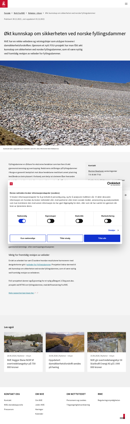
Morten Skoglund (95, 171)
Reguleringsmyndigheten (109, 400)
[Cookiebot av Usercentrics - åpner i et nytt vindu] (109, 184)
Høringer (39, 409)
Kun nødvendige (28, 238)
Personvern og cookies (76, 400)
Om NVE (38, 400)
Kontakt (7, 400)
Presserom (9, 409)
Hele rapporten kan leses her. (21, 293)
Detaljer (111, 230)
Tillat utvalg (65, 238)
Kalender (39, 413)
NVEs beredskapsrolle (13, 404)
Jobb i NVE (40, 404)
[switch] (50, 221)
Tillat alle (102, 238)
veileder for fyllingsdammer (39, 264)
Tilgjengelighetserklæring (78, 404)
